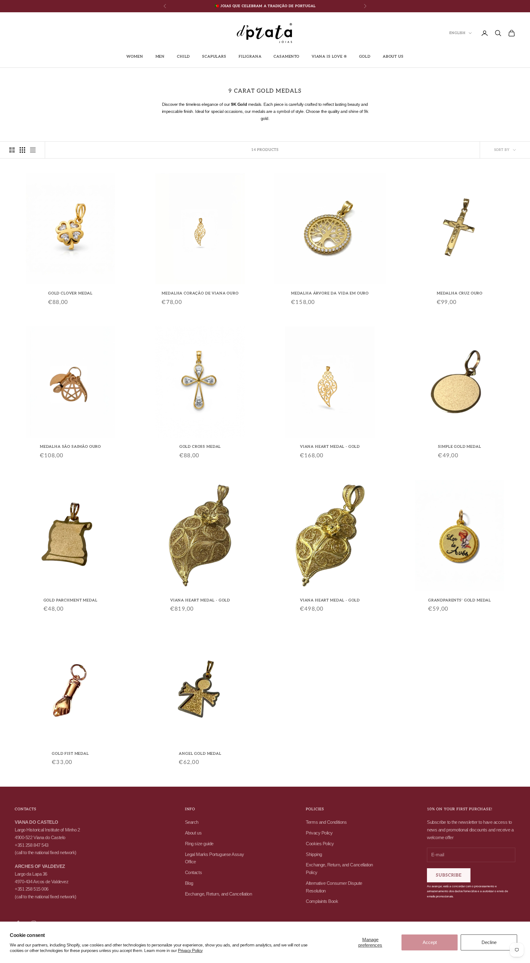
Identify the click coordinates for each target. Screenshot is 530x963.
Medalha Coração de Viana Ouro (200, 293)
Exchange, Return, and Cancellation (218, 893)
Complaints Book (322, 901)
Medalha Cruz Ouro (459, 293)
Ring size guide (199, 843)
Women (134, 56)
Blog (189, 883)
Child (183, 56)
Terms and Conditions (326, 822)
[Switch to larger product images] (12, 150)
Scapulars (214, 56)
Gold (365, 56)
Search (191, 822)
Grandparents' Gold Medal (459, 600)
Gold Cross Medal (200, 446)
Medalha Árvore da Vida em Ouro (330, 293)
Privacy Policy (190, 950)
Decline (489, 942)
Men (160, 56)
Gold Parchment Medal (71, 600)
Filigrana (250, 56)
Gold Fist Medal (70, 753)
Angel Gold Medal (200, 753)
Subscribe (449, 875)
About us (393, 56)
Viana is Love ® (329, 56)
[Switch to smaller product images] (22, 150)
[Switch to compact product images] (33, 150)
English (457, 33)
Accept (430, 942)
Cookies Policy (320, 843)
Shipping (314, 854)
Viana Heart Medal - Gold (330, 446)
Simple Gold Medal (459, 446)
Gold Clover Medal (70, 293)
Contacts (193, 872)
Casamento (286, 56)
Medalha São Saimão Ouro (70, 446)
